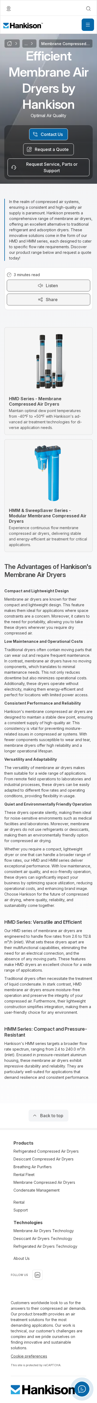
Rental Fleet (23, 1174)
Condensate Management (36, 1190)
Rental (19, 1202)
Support (20, 1210)
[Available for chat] (81, 1389)
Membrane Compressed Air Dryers (44, 1182)
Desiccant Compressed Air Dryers (43, 1159)
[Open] (88, 25)
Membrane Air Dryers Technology (43, 1230)
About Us (21, 1258)
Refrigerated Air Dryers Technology (45, 1246)
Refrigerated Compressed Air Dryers (46, 1151)
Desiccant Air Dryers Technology (42, 1238)
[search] (88, 8)
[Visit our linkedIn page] (37, 1275)
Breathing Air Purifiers (32, 1166)
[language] (8, 8)
